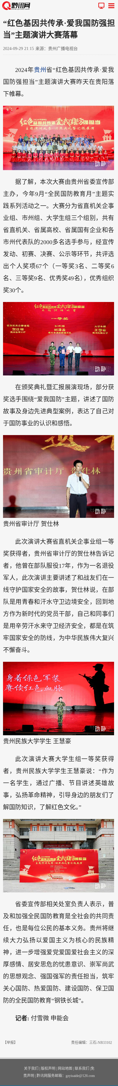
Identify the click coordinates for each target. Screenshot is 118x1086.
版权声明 (48, 1068)
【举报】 (10, 1043)
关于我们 (31, 1068)
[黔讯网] (17, 5)
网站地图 (65, 1068)
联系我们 (82, 1068)
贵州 (40, 70)
